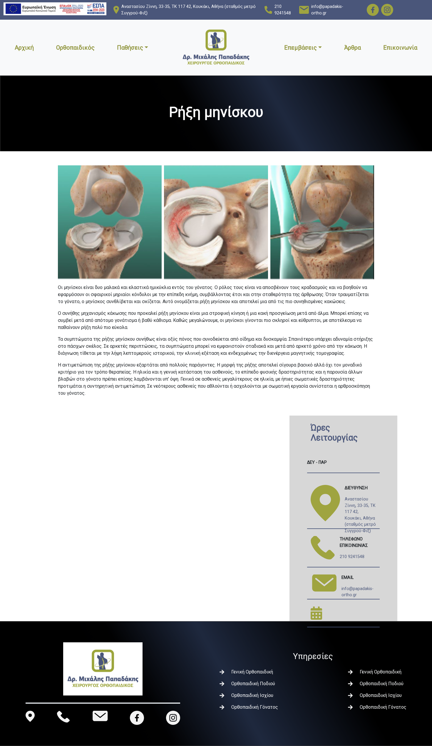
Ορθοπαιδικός (75, 47)
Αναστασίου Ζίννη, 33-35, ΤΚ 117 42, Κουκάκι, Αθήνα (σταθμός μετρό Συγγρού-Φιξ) (188, 10)
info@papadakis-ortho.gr (327, 10)
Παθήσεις (130, 47)
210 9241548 (282, 10)
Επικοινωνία (400, 47)
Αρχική (24, 47)
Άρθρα (352, 47)
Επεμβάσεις (300, 47)
